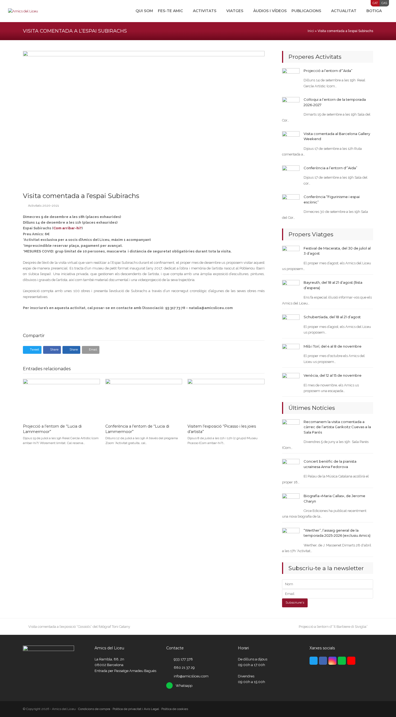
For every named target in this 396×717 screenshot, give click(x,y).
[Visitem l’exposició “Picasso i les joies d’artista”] (226, 399)
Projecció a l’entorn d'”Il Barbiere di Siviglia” (333, 627)
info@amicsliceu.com (191, 676)
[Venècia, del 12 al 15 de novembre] (291, 381)
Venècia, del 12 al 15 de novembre (333, 375)
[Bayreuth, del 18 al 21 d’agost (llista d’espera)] (291, 288)
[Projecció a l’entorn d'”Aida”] (291, 77)
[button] (32, 350)
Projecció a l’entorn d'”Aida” (328, 70)
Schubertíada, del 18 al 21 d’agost (332, 317)
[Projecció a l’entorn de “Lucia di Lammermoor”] (61, 399)
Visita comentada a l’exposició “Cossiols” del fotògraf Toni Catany (79, 627)
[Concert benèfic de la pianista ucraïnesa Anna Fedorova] (291, 467)
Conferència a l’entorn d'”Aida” (330, 168)
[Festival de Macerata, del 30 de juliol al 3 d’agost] (291, 254)
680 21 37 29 (184, 668)
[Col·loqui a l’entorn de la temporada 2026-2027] (291, 105)
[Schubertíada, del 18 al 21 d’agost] (291, 323)
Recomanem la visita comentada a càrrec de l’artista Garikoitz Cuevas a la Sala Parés (337, 427)
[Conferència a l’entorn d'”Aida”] (291, 174)
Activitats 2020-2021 (43, 205)
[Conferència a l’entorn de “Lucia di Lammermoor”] (143, 399)
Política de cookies (174, 709)
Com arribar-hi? (67, 228)
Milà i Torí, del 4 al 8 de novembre (333, 346)
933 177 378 (183, 659)
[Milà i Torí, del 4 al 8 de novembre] (291, 352)
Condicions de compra (94, 709)
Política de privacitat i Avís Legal (136, 709)
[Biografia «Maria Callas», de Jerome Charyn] (291, 502)
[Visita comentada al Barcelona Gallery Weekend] (291, 140)
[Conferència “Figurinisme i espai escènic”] (291, 203)
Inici (311, 31)
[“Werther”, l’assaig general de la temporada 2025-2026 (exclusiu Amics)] (291, 536)
